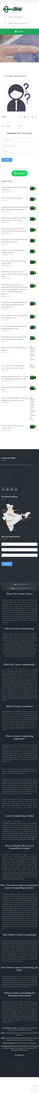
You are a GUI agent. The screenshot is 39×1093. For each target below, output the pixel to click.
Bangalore (14, 1061)
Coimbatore (11, 1065)
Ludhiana (21, 1069)
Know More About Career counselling (19, 658)
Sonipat (18, 1067)
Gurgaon (33, 1065)
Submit (7, 160)
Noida (20, 1063)
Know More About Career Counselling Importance (16, 809)
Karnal (23, 1067)
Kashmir (32, 1067)
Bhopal (11, 1069)
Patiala (24, 1065)
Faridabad (7, 1067)
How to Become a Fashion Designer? (12, 198)
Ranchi (6, 1069)
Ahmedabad (6, 1063)
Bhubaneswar (22, 1071)
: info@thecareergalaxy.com (18, 23)
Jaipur (32, 1061)
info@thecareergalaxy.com (21, 588)
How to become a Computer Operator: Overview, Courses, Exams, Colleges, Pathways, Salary (15, 274)
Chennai (32, 1063)
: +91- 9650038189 (15, 17)
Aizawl (16, 1069)
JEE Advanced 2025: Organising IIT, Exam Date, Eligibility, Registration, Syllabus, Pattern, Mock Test (14, 305)
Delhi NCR (8, 1061)
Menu (21, 32)
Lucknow (26, 1061)
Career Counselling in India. (29, 821)
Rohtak (12, 1067)
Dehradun (31, 1069)
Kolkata (5, 1065)
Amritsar (18, 1065)
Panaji (27, 1067)
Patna (28, 1065)
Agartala (15, 1071)
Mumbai (20, 1061)
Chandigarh (25, 1063)
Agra (26, 1069)
